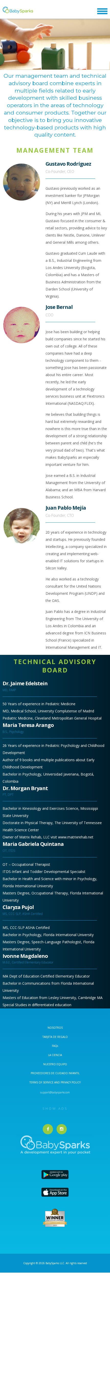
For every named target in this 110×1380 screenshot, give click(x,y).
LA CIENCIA (55, 1055)
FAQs (55, 1046)
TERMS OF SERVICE (41, 1082)
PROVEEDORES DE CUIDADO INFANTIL (55, 1073)
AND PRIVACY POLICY (67, 1082)
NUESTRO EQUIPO (55, 1064)
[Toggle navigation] (102, 11)
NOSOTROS (55, 1027)
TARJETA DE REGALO (55, 1037)
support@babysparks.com (55, 1092)
